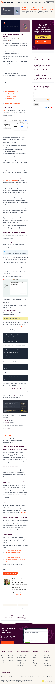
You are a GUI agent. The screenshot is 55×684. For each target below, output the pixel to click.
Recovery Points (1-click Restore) (22, 655)
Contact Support (47, 663)
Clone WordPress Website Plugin (23, 666)
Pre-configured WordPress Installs (23, 662)
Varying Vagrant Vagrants (18, 326)
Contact (2, 660)
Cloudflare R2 (35, 663)
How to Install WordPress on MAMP (13, 552)
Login (43, 2)
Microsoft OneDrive (36, 658)
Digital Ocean (35, 662)
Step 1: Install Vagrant (11, 96)
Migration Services (47, 665)
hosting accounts (10, 208)
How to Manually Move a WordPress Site (27, 676)
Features (20, 2)
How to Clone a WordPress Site (25, 674)
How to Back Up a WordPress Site (7, 674)
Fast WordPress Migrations (21, 657)
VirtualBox (11, 246)
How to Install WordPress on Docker (13, 550)
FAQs (45, 658)
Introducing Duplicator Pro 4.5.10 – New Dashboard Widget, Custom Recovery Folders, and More (42, 65)
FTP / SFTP (34, 665)
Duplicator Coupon (18, 681)
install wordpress (14, 605)
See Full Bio (18, 594)
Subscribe (36, 104)
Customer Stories (47, 662)
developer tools (6, 605)
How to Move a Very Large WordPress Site (45, 676)
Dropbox (34, 657)
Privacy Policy (9, 681)
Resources (37, 2)
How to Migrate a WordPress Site (7, 676)
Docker (16, 246)
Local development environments (10, 180)
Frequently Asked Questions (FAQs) (12, 103)
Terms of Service (3, 681)
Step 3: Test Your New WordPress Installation (17, 101)
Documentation (47, 655)
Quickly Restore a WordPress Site (44, 674)
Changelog (46, 660)
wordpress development (22, 605)
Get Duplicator (50, 2)
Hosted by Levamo (24, 681)
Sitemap (13, 681)
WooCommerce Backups (21, 660)
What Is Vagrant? (8, 89)
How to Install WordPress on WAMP (13, 554)
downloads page (10, 270)
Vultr (33, 660)
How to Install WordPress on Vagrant (13, 93)
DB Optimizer (10, 657)
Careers (2, 655)
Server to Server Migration (21, 663)
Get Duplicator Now (7, 642)
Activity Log (10, 658)
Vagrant (4, 110)
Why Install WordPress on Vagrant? (13, 91)
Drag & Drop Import (20, 665)
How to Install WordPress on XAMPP (13, 557)
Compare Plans (10, 660)
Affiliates (2, 658)
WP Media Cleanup (11, 655)
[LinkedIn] (12, 598)
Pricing (32, 2)
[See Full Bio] (21, 594)
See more (34, 666)
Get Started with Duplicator (10, 573)
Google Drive (35, 655)
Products (26, 2)
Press (2, 657)
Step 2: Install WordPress (12, 98)
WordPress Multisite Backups (22, 658)
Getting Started (47, 657)
